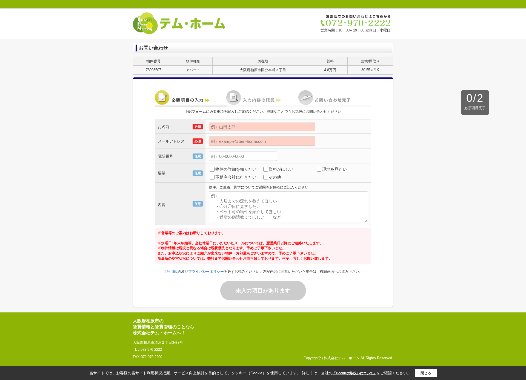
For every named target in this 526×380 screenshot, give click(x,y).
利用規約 (174, 271)
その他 (275, 177)
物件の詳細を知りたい (235, 169)
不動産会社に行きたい (235, 177)
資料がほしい (281, 169)
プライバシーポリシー (206, 271)
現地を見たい (334, 169)
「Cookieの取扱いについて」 (354, 373)
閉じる (426, 373)
